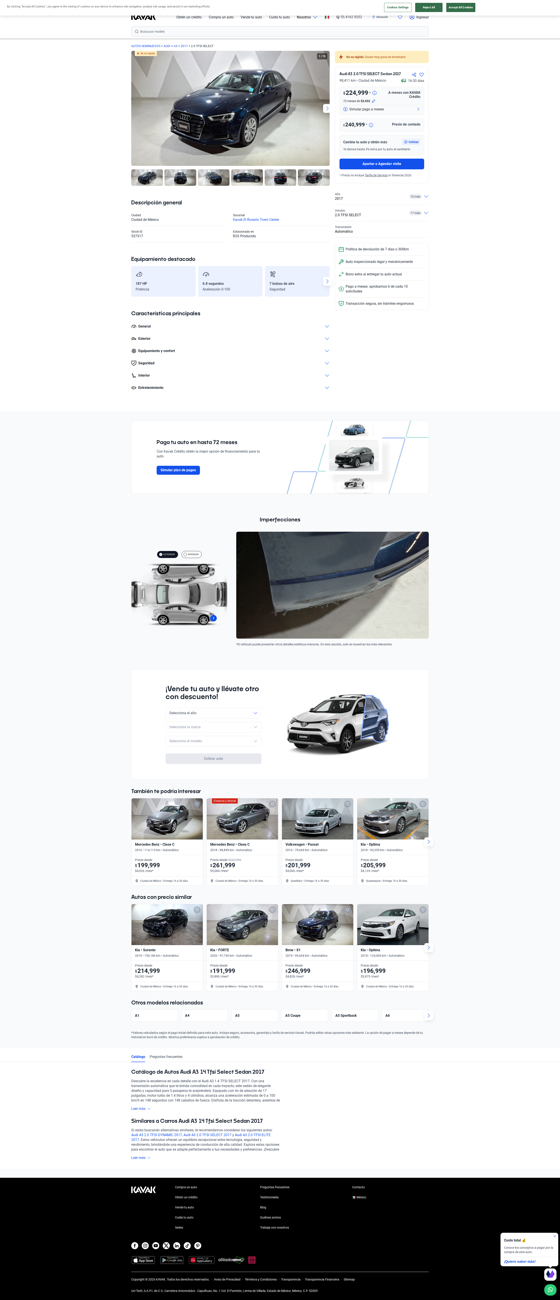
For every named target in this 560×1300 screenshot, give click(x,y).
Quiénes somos (270, 1217)
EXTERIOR (169, 554)
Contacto (358, 1187)
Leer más (138, 1109)
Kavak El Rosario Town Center (256, 220)
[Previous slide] (133, 108)
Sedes (179, 1227)
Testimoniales (269, 1197)
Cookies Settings (398, 7)
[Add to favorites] (197, 804)
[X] (166, 1245)
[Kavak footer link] (143, 1208)
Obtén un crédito (189, 17)
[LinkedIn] (176, 1245)
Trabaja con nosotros (274, 1227)
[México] (327, 17)
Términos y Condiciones (261, 1279)
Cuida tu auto (279, 17)
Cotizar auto (213, 758)
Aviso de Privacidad (227, 1279)
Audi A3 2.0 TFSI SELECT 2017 (207, 1135)
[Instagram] (145, 1245)
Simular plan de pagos (178, 470)
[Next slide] (327, 108)
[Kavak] (143, 17)
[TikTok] (187, 1245)
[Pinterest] (197, 1245)
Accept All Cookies (461, 7)
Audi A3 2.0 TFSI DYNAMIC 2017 (156, 1135)
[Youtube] (155, 1245)
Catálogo (138, 1057)
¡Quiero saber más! (520, 1261)
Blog (263, 1207)
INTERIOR (193, 554)
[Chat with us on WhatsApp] (550, 1290)
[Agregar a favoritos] (421, 74)
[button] (411, 142)
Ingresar (422, 17)
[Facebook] (134, 1245)
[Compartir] (414, 74)
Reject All (429, 7)
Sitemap (349, 1279)
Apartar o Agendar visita (381, 164)
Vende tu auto (251, 17)
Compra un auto (221, 17)
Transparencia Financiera (322, 1279)
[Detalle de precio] (374, 93)
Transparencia (291, 1279)
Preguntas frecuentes (166, 1057)
